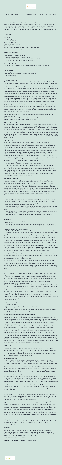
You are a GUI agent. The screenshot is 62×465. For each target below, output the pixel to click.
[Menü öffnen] (38, 14)
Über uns (35, 14)
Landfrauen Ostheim (11, 14)
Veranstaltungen (44, 14)
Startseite (29, 14)
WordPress (55, 457)
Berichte (55, 14)
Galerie (50, 14)
